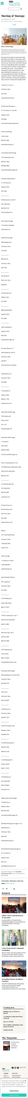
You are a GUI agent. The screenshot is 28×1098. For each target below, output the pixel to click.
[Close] (25, 1080)
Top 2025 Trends (8, 1021)
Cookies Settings (14, 1090)
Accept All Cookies (14, 1095)
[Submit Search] (21, 9)
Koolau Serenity (8, 1030)
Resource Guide (9, 883)
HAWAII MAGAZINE (16, 1075)
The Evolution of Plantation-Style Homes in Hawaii (13, 1025)
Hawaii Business (16, 1077)
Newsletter (23, 1067)
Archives (13, 1044)
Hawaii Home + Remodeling (12, 21)
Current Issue (15, 1042)
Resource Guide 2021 (16, 881)
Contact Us (14, 1046)
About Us (6, 1075)
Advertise (14, 1048)
